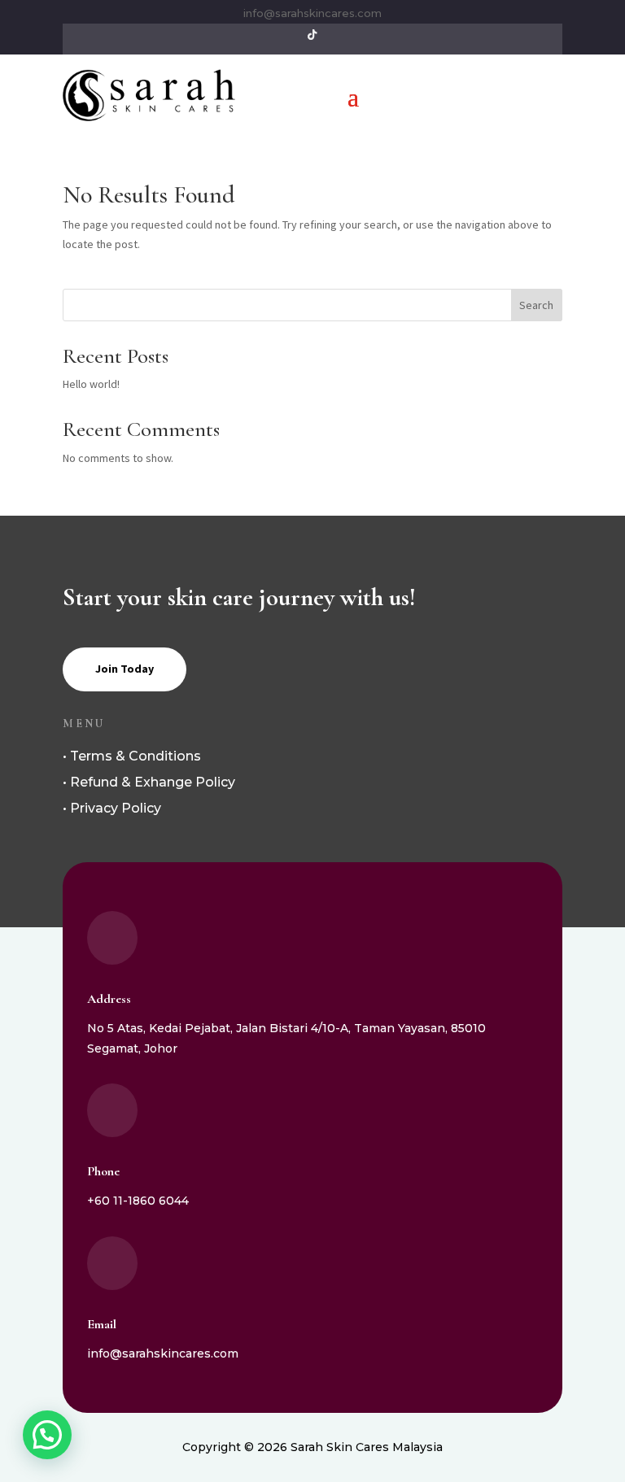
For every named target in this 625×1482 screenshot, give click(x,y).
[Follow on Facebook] (340, 35)
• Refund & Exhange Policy (149, 782)
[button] (47, 1434)
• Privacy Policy (112, 808)
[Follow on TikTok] (312, 35)
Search (536, 305)
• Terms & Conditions (132, 756)
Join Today (124, 668)
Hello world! (91, 384)
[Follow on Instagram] (284, 35)
